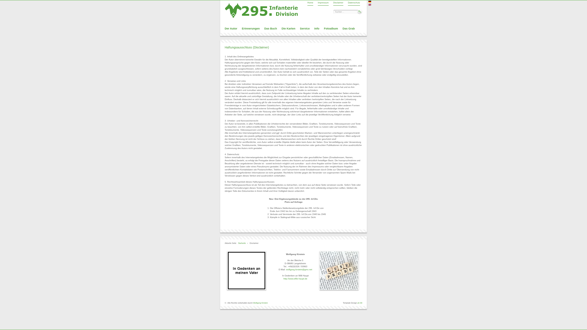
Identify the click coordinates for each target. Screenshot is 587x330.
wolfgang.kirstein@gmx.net (299, 269)
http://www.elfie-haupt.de (295, 278)
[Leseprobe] (339, 271)
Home (310, 2)
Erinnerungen (251, 28)
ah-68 (359, 303)
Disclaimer (338, 2)
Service (305, 28)
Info (316, 28)
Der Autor (231, 28)
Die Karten (288, 28)
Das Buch (270, 28)
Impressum (323, 2)
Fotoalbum (331, 28)
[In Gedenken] (246, 271)
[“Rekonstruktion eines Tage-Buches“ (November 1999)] (261, 10)
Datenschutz (354, 2)
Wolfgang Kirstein (260, 303)
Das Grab (349, 28)
